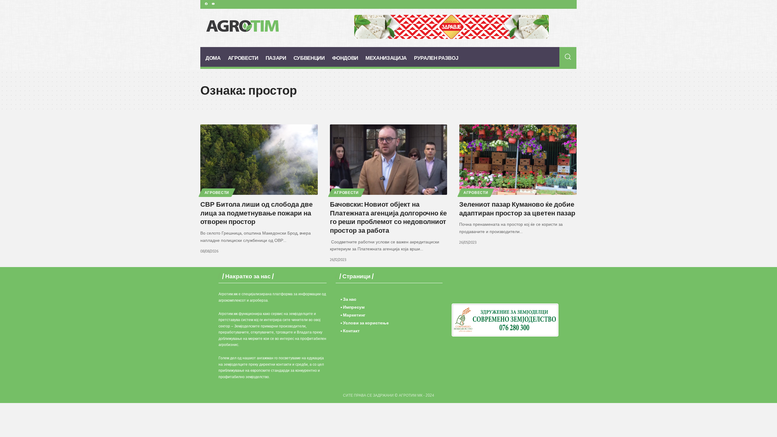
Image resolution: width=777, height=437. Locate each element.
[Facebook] (206, 3)
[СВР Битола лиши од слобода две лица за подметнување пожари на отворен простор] (259, 159)
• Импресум (353, 307)
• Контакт (350, 330)
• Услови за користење (365, 322)
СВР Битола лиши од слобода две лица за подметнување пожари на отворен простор (256, 212)
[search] (568, 57)
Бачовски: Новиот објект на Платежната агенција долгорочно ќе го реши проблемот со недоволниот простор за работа (388, 217)
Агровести (217, 192)
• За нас (348, 299)
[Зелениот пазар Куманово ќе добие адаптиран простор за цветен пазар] (518, 159)
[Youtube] (213, 3)
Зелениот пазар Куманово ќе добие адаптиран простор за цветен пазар (517, 208)
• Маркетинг (353, 314)
